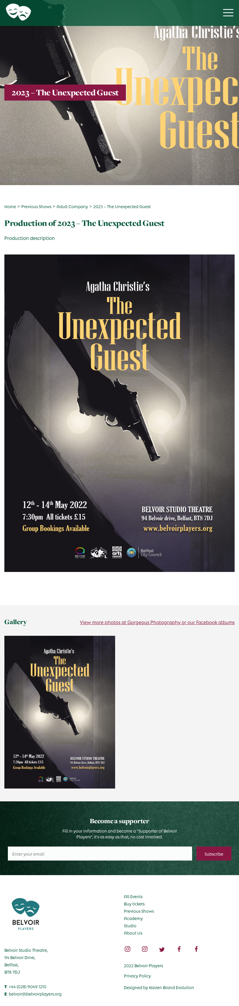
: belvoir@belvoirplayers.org (32, 993)
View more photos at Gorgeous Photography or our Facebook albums (157, 622)
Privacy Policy (137, 975)
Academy (133, 918)
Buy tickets (134, 903)
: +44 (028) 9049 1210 (25, 986)
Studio (130, 925)
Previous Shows (139, 911)
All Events (133, 896)
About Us (133, 932)
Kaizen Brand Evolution (171, 987)
